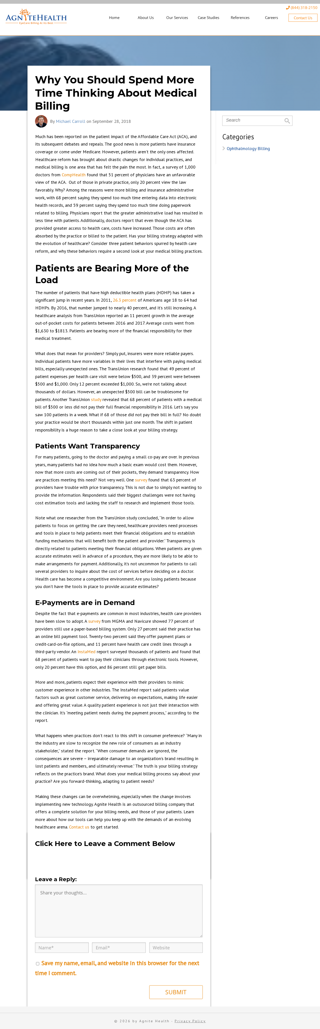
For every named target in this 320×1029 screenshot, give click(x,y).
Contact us (79, 827)
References (240, 17)
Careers (271, 17)
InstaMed (87, 651)
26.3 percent (124, 300)
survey (141, 480)
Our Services (177, 17)
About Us (146, 17)
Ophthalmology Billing (248, 148)
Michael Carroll (70, 121)
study (96, 399)
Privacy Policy (190, 1021)
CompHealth (74, 175)
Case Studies (208, 17)
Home (114, 17)
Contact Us (303, 17)
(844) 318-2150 (304, 7)
